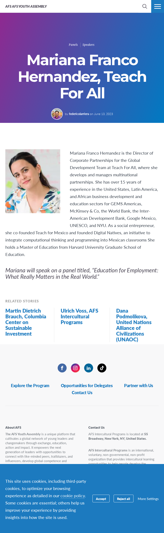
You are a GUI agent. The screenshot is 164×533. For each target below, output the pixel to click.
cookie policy (72, 496)
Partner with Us (138, 385)
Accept (101, 498)
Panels (73, 45)
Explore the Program (30, 385)
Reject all (123, 498)
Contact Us (82, 392)
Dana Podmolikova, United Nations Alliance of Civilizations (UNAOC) (134, 325)
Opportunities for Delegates (87, 385)
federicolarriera (79, 114)
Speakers (88, 45)
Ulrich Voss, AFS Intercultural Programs (79, 316)
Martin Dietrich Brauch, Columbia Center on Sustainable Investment (25, 322)
